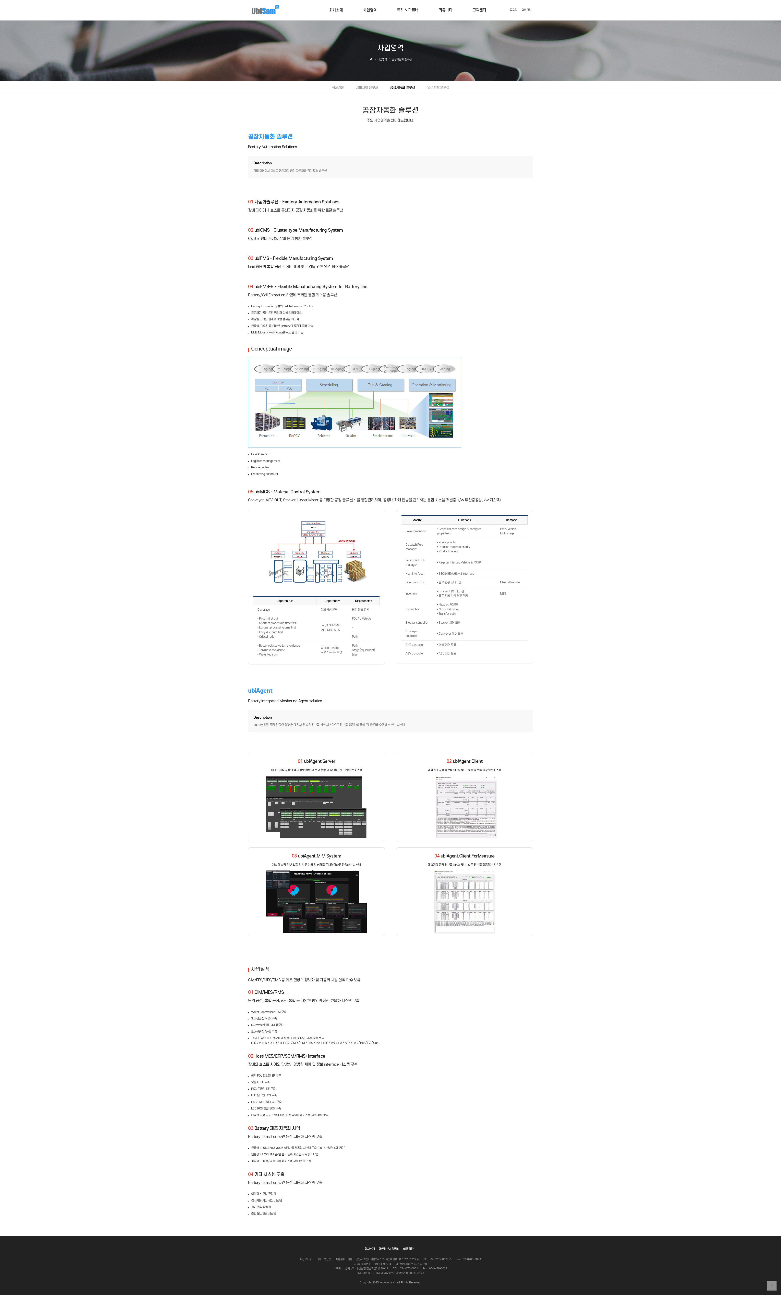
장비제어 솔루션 (367, 87)
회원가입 (526, 9)
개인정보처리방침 (389, 1249)
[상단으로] (772, 1286)
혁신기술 (338, 87)
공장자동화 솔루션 (402, 87)
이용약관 (408, 1249)
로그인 (513, 9)
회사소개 (369, 1249)
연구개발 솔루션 (438, 87)
